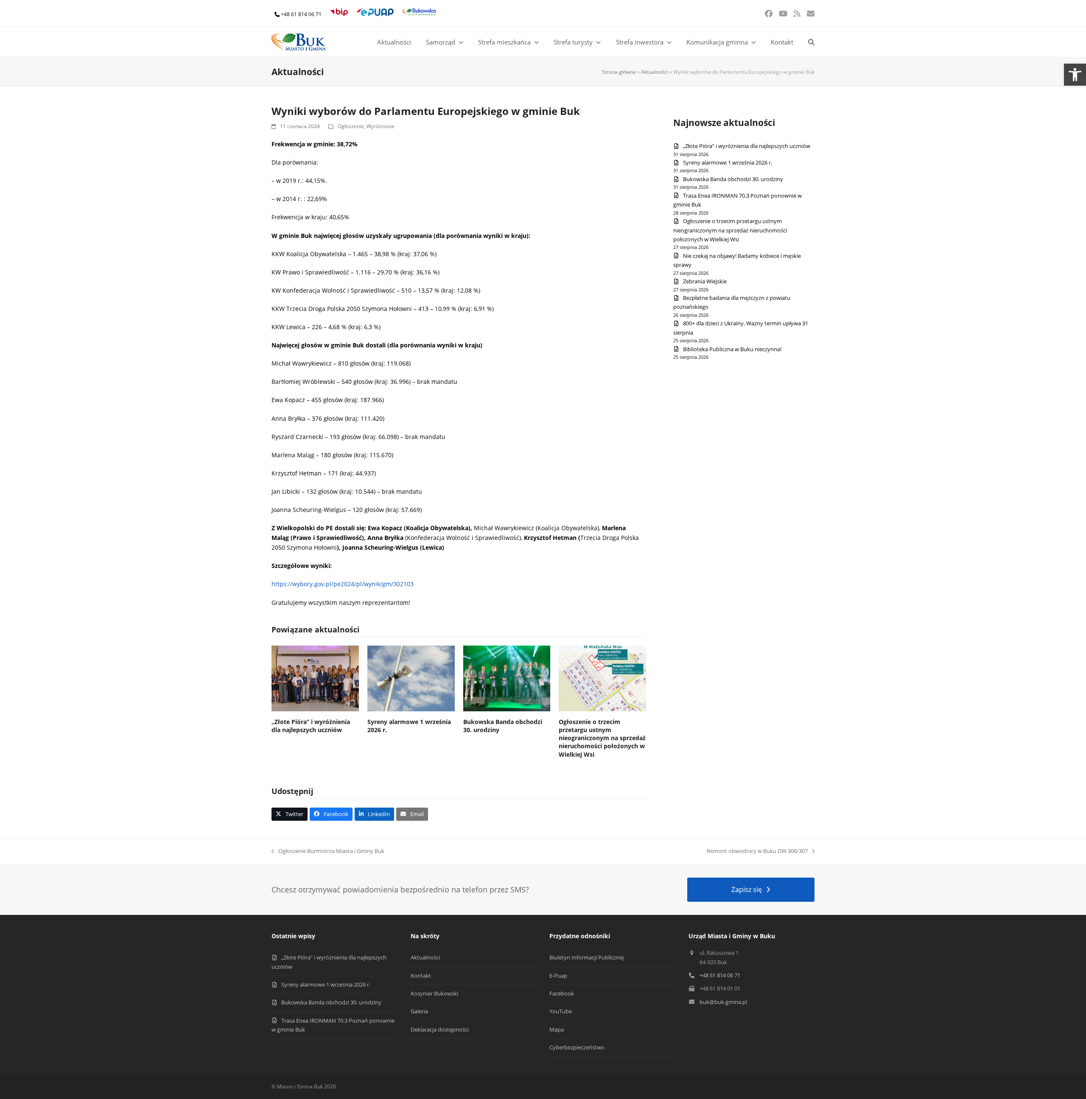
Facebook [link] (561, 993)
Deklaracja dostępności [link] (440, 1029)
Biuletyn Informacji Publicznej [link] (586, 957)
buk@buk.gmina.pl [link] (723, 1002)
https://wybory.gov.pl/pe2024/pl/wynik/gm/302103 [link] (343, 584)
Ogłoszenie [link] (351, 126)
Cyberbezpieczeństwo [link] (577, 1047)
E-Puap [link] (558, 975)
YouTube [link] (560, 1011)
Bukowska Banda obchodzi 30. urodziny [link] (733, 179)
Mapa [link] (556, 1029)
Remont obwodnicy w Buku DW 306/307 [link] (757, 851)
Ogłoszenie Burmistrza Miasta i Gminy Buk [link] (328, 851)
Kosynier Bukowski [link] (434, 993)
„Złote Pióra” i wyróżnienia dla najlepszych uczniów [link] (311, 726)
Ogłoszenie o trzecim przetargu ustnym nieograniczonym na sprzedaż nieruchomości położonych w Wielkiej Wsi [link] (602, 738)
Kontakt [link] (421, 975)
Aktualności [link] (654, 72)
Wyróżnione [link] (381, 126)
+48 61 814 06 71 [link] (301, 14)
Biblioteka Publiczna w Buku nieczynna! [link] (732, 349)
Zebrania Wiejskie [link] (705, 281)
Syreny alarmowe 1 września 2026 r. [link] (727, 162)
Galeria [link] (419, 1011)
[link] (1075, 75)
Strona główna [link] (619, 72)
